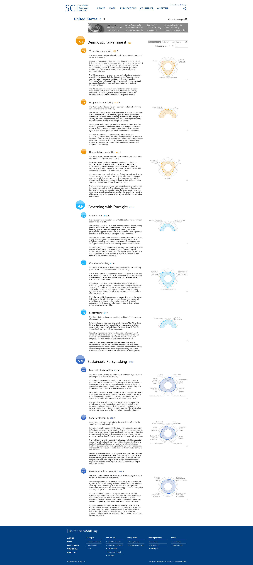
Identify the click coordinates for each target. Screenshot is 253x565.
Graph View (153, 42)
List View (165, 42)
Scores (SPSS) (154, 549)
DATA (112, 8)
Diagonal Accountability (134, 27)
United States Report (176, 19)
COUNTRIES (146, 8)
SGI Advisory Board (114, 552)
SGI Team (111, 555)
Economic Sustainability (173, 25)
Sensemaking (152, 30)
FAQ (89, 549)
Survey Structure (134, 542)
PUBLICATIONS (128, 8)
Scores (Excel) (154, 545)
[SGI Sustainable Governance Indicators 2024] (80, 8)
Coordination (151, 25)
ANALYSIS (162, 8)
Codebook (154, 542)
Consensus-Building (154, 27)
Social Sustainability (172, 27)
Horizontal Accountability (134, 30)
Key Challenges (113, 30)
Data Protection (178, 545)
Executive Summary (114, 27)
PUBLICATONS (73, 545)
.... (176, 46)
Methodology (92, 545)
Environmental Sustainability (175, 30)
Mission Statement (94, 542)
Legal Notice (177, 542)
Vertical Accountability (133, 25)
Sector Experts (112, 549)
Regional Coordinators (115, 545)
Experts (178, 42)
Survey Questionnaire (136, 545)
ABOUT (101, 8)
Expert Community (114, 542)
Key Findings (111, 25)
